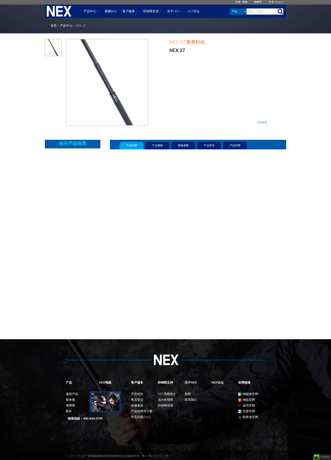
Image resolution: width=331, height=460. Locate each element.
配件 (69, 411)
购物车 (258, 2)
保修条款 (137, 405)
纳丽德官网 (250, 394)
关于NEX (173, 11)
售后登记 (137, 399)
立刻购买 (261, 122)
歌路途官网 (250, 417)
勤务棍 (70, 399)
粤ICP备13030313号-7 (156, 456)
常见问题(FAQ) (141, 417)
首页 (54, 25)
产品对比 (137, 394)
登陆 (244, 2)
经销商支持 (151, 11)
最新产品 (72, 394)
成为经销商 (165, 399)
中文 (271, 2)
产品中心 (90, 11)
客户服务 (129, 11)
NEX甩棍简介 (167, 394)
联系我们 (191, 399)
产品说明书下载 (141, 411)
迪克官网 (248, 405)
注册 (237, 2)
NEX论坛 (194, 11)
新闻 (188, 394)
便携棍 (70, 405)
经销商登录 (165, 405)
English (279, 2)
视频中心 (111, 11)
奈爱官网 (248, 411)
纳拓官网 (248, 399)
